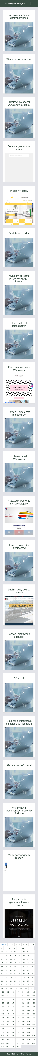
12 (14, 948)
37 (19, 959)
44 (15, 963)
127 (13, 1003)
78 (24, 977)
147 (7, 1014)
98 (6, 988)
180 (33, 1028)
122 (23, 999)
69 (19, 974)
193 (28, 1036)
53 (19, 966)
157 (23, 1017)
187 (33, 1032)
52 (15, 966)
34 (6, 959)
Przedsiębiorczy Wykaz (15, 3)
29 (19, 955)
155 (13, 1017)
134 (13, 1006)
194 (33, 1036)
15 (27, 948)
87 (28, 981)
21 (19, 952)
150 (23, 1014)
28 (15, 955)
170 (18, 1025)
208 (33, 1043)
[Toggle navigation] (32, 3)
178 (23, 1028)
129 (23, 1003)
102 (26, 988)
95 (28, 985)
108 (23, 992)
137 (28, 1006)
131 (33, 1003)
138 (33, 1006)
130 (28, 1003)
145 (33, 1010)
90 (6, 985)
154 (7, 1017)
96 (32, 985)
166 (33, 1021)
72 (32, 974)
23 (28, 952)
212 (18, 1047)
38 (24, 959)
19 (11, 952)
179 (28, 1028)
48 (32, 963)
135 (18, 1006)
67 (11, 974)
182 (7, 1032)
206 (23, 1043)
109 (28, 992)
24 (32, 952)
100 (15, 988)
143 (23, 1010)
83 (11, 981)
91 (11, 985)
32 (32, 955)
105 (7, 992)
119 (7, 999)
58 (6, 970)
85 (19, 981)
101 (20, 988)
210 (7, 1047)
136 (23, 1006)
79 (28, 977)
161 (7, 1021)
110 (33, 992)
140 (7, 1010)
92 (15, 985)
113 (13, 995)
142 (18, 1010)
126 (7, 1003)
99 (11, 988)
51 (11, 966)
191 (18, 1036)
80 (32, 977)
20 (15, 952)
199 (23, 1039)
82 (6, 981)
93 (19, 985)
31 (28, 955)
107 (18, 992)
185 (23, 1032)
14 (23, 948)
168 (7, 1025)
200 (28, 1039)
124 (33, 999)
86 (24, 981)
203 (7, 1043)
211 (13, 1047)
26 (6, 955)
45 (19, 963)
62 (24, 970)
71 (28, 974)
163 (18, 1021)
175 (7, 1028)
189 (7, 1036)
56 (32, 966)
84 (15, 981)
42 (6, 963)
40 (32, 959)
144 (28, 1010)
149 (18, 1014)
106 (13, 992)
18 (6, 952)
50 (6, 966)
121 (18, 999)
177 (18, 1028)
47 (28, 963)
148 (13, 1014)
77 (19, 977)
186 (28, 1032)
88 (32, 981)
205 (18, 1043)
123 (28, 999)
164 (23, 1021)
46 (24, 963)
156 (18, 1017)
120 (13, 999)
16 (31, 948)
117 (33, 995)
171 (23, 1025)
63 (28, 970)
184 (18, 1032)
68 (15, 974)
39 (28, 959)
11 (10, 948)
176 (13, 1028)
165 (28, 1021)
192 (23, 1036)
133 (7, 1006)
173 (33, 1025)
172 (28, 1025)
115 (23, 995)
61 (19, 970)
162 (13, 1021)
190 (13, 1036)
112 (7, 995)
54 (24, 966)
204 (13, 1043)
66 (6, 974)
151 (28, 1014)
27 (11, 955)
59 (11, 970)
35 (11, 959)
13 (18, 948)
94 (24, 985)
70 (24, 974)
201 (33, 1039)
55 (28, 966)
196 (7, 1039)
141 (13, 1010)
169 (13, 1025)
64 (32, 970)
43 (11, 963)
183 (13, 1032)
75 (11, 977)
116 (28, 995)
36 (15, 959)
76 (15, 977)
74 (6, 977)
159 (33, 1017)
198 (18, 1039)
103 (31, 988)
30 (24, 955)
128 (18, 1003)
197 (13, 1039)
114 (18, 995)
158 (28, 1017)
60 (15, 970)
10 (5, 948)
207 (28, 1043)
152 (33, 1014)
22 (24, 952)
